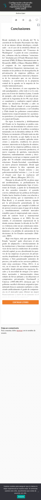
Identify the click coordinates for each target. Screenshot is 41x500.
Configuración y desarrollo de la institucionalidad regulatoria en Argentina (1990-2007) (20, 6)
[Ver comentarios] (36, 20)
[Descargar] (29, 20)
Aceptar (21, 497)
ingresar (19, 330)
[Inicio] (15, 20)
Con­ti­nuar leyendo (20, 302)
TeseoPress (4, 5)
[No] (38, 492)
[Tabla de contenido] (22, 20)
